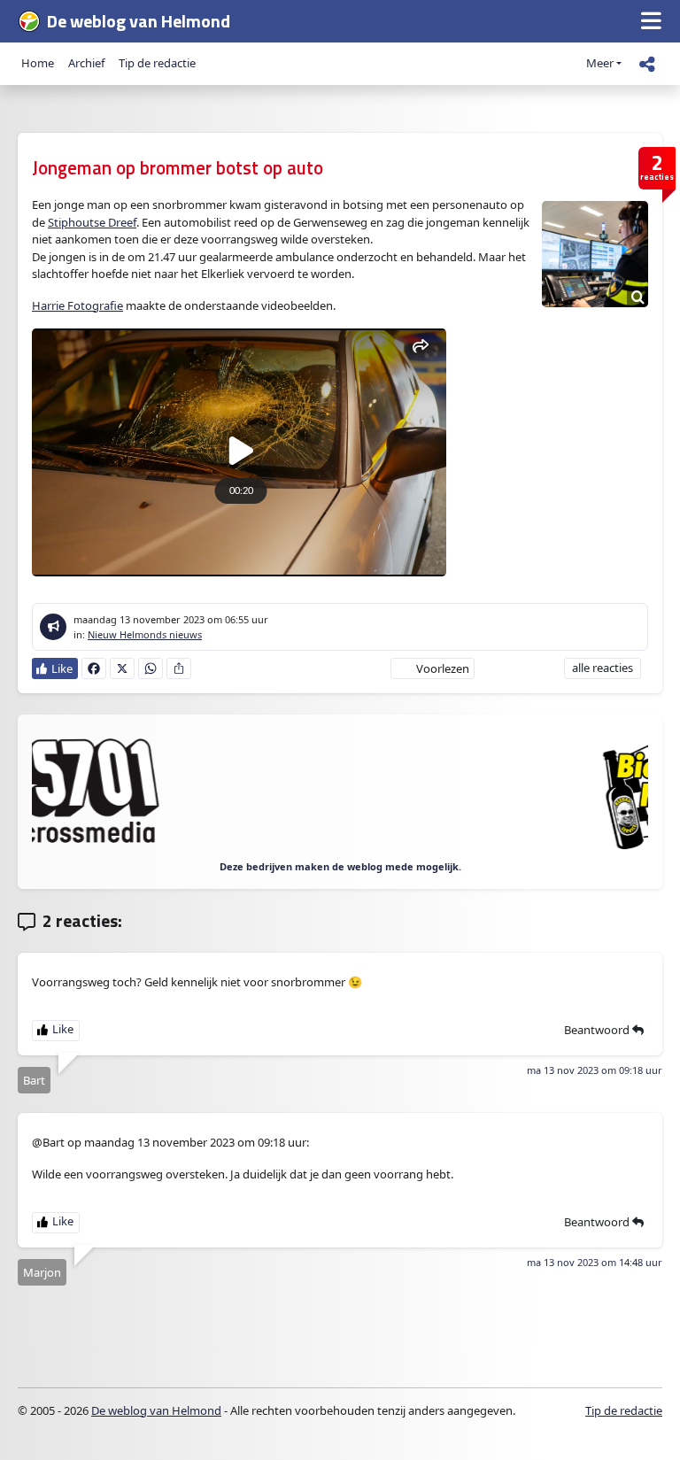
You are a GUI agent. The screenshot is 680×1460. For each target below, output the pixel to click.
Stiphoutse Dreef (92, 222)
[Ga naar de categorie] (53, 627)
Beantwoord (598, 1030)
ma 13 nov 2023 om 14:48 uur (594, 1262)
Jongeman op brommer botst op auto (177, 168)
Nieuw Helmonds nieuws (145, 634)
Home (37, 63)
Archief (86, 63)
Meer (600, 63)
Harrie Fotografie (77, 305)
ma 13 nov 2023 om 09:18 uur (594, 1070)
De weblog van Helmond (156, 1410)
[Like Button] (55, 668)
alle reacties (602, 668)
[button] (651, 22)
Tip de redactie (157, 63)
